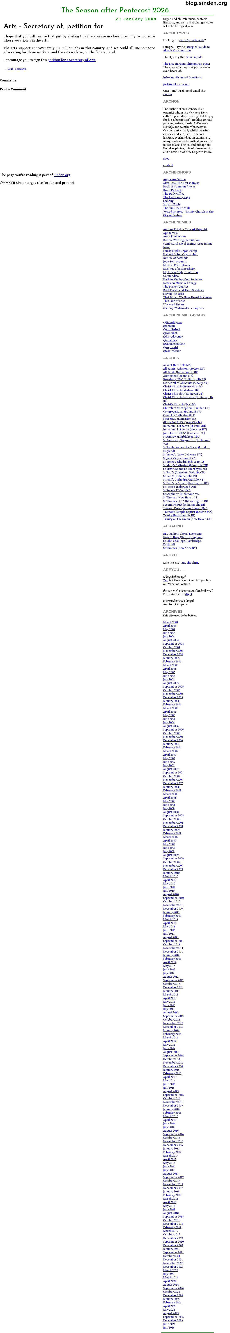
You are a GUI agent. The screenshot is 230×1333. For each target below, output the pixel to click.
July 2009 (168, 851)
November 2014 (173, 1062)
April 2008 (169, 797)
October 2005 (171, 690)
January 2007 (171, 744)
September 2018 (173, 1216)
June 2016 (169, 1123)
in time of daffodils (175, 258)
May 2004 (169, 629)
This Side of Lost (174, 301)
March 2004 (170, 622)
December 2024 (173, 1295)
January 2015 (171, 1070)
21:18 (10, 69)
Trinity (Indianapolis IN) (179, 515)
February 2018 (172, 1195)
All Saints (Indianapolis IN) (180, 372)
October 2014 (171, 1059)
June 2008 (169, 805)
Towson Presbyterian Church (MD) (185, 508)
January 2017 (171, 1148)
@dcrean (169, 326)
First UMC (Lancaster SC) (179, 419)
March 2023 (170, 1270)
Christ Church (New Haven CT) (183, 394)
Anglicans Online (174, 179)
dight (188, 594)
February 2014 (172, 1034)
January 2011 (171, 912)
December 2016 (173, 1145)
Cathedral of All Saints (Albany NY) (185, 383)
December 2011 (173, 951)
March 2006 (170, 708)
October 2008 (171, 819)
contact (168, 165)
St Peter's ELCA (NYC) (177, 490)
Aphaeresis (170, 233)
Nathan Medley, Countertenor (182, 279)
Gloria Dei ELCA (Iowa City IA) (182, 422)
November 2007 (173, 780)
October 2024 (171, 1292)
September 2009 (173, 858)
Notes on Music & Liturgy (179, 283)
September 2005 (173, 686)
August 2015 (171, 1091)
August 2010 (171, 894)
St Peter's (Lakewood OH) (179, 487)
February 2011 (172, 916)
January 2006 (171, 701)
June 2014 (169, 1048)
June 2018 (169, 1209)
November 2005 (173, 694)
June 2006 (169, 719)
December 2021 (173, 1259)
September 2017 (173, 1177)
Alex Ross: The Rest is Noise (181, 183)
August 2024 (171, 1284)
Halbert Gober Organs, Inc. (180, 254)
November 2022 (173, 1263)
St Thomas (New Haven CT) (180, 497)
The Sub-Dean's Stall (176, 208)
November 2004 (173, 651)
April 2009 (169, 840)
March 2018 (170, 1199)
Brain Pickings (172, 190)
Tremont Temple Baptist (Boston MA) (187, 512)
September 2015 (173, 1095)
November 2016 (173, 1141)
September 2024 (173, 1288)
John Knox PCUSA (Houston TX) (184, 433)
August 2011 (171, 937)
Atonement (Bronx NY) (178, 376)
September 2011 (173, 941)
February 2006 (172, 704)
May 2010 (169, 883)
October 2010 (171, 901)
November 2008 (173, 823)
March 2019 (170, 1231)
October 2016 (171, 1138)
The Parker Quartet (175, 286)
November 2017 (173, 1184)
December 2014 (173, 1066)
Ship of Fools (171, 204)
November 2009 (173, 865)
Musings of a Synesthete (179, 269)
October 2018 (171, 1220)
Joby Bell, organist (175, 261)
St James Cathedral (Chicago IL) (183, 462)
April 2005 (169, 669)
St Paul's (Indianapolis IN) (180, 476)
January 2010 (171, 873)
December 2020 (173, 1245)
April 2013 (169, 998)
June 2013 (169, 1005)
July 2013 (168, 1009)
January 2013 (171, 991)
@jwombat (170, 333)
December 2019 (173, 1238)
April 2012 (169, 962)
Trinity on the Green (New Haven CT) (187, 519)
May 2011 (169, 926)
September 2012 (173, 980)
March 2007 (170, 751)
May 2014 (169, 1045)
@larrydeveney (173, 336)
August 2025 (171, 1313)
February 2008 (172, 790)
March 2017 (170, 1156)
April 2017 (169, 1159)
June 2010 (169, 887)
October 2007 (171, 776)
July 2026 (168, 1327)
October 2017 (171, 1181)
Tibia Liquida (193, 57)
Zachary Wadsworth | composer (183, 308)
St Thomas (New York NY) (180, 548)
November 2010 (173, 905)
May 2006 (169, 715)
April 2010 (169, 880)
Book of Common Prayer (179, 186)
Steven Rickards (173, 294)
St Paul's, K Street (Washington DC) (186, 483)
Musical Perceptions (176, 265)
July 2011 (168, 934)
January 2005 (171, 658)
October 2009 (171, 862)
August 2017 (171, 1173)
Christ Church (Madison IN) (181, 390)
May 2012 (169, 966)
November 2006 (173, 737)
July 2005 (168, 679)
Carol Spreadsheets (191, 40)
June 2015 (169, 1084)
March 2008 (170, 794)
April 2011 (169, 923)
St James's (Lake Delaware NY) (182, 454)
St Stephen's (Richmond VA (181, 494)
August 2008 (171, 812)
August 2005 (171, 683)
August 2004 (171, 640)
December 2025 (173, 1320)
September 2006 (173, 729)
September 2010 (173, 898)
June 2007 (169, 762)
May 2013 (169, 1002)
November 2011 (173, 948)
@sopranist (170, 347)
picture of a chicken (176, 84)
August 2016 (171, 1130)
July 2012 (168, 973)
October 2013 (171, 1019)
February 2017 (172, 1152)
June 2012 (169, 969)
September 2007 (173, 772)
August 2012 (171, 976)
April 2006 (169, 711)
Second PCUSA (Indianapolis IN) (184, 505)
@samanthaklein (174, 344)
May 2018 (169, 1206)
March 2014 (170, 1037)
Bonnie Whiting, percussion (181, 240)
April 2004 (169, 626)
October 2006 (171, 733)
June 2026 (169, 1324)
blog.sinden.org (206, 3)
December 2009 (173, 869)
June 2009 (169, 848)
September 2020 (173, 1241)
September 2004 (173, 643)
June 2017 (169, 1166)
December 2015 (173, 1105)
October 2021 (171, 1256)
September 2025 (173, 1317)
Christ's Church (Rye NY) (179, 404)
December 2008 (173, 826)
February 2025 (172, 1302)
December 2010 (173, 908)
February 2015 (172, 1073)
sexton (167, 94)
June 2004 (169, 633)
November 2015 (173, 1102)
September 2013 (173, 1016)
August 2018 (171, 1213)
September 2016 (173, 1134)
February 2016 (172, 1113)
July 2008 (168, 808)
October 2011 (171, 944)
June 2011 (169, 930)
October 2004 (171, 647)
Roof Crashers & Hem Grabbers (183, 290)
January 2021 (171, 1249)
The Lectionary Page (176, 197)
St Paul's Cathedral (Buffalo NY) (183, 479)
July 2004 (168, 636)
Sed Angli (169, 201)
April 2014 (169, 1041)
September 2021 (173, 1252)
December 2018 (173, 1224)
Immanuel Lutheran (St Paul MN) (184, 426)
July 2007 (168, 765)
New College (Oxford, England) (183, 537)
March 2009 (170, 837)
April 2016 (169, 1120)
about (167, 158)
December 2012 (173, 987)
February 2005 (172, 661)
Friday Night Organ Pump (180, 251)
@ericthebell (171, 329)
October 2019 (171, 1234)
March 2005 (170, 665)
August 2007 (171, 769)
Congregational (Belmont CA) (182, 411)
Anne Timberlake (174, 236)
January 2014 (171, 1030)
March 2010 (170, 876)
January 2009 (171, 830)
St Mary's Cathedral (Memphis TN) (185, 465)
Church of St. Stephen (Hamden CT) (186, 408)
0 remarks (20, 69)
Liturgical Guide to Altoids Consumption (186, 48)
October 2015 (171, 1098)
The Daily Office (173, 194)
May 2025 (169, 1310)
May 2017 (169, 1163)
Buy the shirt (189, 563)
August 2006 (171, 726)
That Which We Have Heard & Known (187, 297)
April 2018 (169, 1202)
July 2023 (168, 1274)
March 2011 (170, 919)
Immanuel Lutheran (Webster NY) (185, 429)
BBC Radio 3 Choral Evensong (182, 534)
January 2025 (171, 1299)
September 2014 (173, 1055)
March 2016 (170, 1116)
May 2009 (169, 844)
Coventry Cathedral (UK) (179, 415)
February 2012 (172, 959)
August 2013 (171, 1012)
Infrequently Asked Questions (182, 77)
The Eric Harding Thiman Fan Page (186, 64)
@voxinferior (172, 351)
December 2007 (173, 783)
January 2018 (171, 1191)
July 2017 (168, 1170)
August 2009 (171, 855)
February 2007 (172, 747)
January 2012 (171, 955)
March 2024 (170, 1277)
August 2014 (171, 1052)
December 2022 (173, 1267)
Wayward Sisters (173, 304)
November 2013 (173, 1023)
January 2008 (171, 787)
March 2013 (170, 994)
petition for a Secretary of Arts (72, 60)
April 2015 (169, 1077)
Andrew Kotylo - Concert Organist (185, 229)
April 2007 (169, 754)
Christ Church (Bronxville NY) (183, 386)
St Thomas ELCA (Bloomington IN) (185, 501)
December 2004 (173, 654)
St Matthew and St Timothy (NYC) (185, 469)
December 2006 (173, 740)
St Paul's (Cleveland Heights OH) (184, 472)
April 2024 (169, 1281)
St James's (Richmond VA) (179, 458)
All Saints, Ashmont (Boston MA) (184, 368)
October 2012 (171, 984)
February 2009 (172, 833)
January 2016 (171, 1109)
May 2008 (169, 801)
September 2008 (173, 815)
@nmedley (170, 340)
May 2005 (169, 672)
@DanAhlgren (172, 322)
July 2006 (168, 722)
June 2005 (169, 676)
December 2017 (173, 1188)
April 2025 (169, 1306)
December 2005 (173, 697)
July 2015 (168, 1087)
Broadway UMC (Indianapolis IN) (184, 379)
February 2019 (172, 1227)
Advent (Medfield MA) (177, 365)
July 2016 (168, 1127)
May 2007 (169, 758)
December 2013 (173, 1027)
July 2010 (168, 891)
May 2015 (169, 1080)
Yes (165, 580)
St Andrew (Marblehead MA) (181, 436)
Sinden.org (62, 175)
